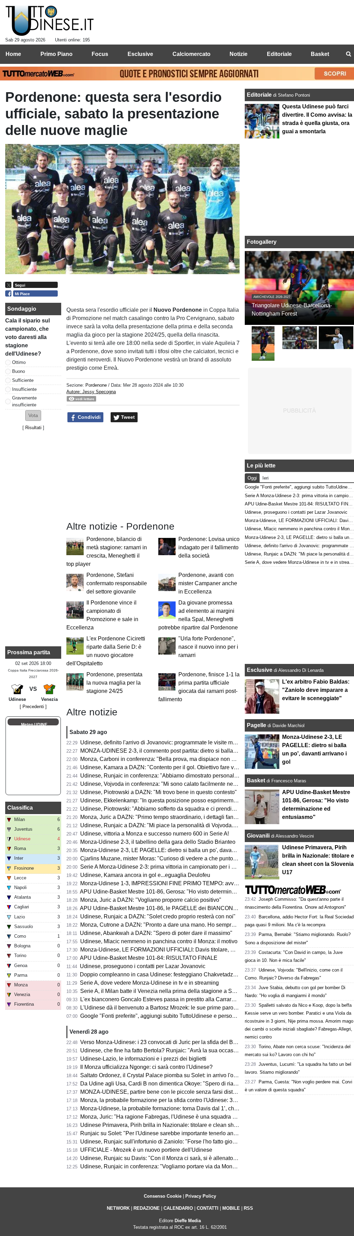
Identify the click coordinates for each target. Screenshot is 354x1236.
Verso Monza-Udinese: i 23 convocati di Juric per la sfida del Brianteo (165, 1042)
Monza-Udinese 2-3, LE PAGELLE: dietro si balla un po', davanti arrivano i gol (175, 850)
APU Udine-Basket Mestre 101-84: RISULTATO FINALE (148, 958)
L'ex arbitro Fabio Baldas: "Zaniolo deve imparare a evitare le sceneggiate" (316, 690)
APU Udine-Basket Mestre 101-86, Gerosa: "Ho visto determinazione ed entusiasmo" (184, 892)
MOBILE (231, 1208)
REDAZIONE (146, 1208)
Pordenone (96, 385)
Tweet (127, 417)
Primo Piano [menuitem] (56, 54)
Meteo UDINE (34, 724)
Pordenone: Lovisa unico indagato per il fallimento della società (209, 547)
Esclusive (259, 670)
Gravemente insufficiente (24, 401)
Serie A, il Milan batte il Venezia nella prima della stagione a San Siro (165, 991)
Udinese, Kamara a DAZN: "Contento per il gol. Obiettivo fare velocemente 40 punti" (183, 767)
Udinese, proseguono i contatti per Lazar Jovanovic (142, 966)
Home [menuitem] (13, 54)
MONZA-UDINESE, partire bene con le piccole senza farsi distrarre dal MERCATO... (183, 1092)
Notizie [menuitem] (239, 54)
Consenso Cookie (162, 1196)
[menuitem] (348, 54)
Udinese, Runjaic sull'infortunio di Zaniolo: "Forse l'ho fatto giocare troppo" (171, 1142)
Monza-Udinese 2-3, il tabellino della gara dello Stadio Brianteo (157, 842)
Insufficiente (24, 389)
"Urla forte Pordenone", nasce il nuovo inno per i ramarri (208, 647)
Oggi (252, 478)
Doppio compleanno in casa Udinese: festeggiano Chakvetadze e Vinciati (170, 974)
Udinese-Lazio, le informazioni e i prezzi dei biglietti (143, 1059)
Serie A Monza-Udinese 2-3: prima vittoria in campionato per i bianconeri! (169, 867)
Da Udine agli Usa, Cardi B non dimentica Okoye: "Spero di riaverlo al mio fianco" (180, 1084)
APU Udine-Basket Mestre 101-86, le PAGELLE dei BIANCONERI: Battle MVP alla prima (189, 908)
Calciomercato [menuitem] (192, 54)
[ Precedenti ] (33, 706)
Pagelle (256, 725)
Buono (18, 371)
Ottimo (19, 362)
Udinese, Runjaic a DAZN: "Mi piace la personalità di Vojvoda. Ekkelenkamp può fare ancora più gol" (204, 825)
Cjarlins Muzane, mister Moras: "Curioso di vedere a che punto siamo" (165, 858)
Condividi (88, 417)
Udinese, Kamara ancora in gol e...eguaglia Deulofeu (145, 875)
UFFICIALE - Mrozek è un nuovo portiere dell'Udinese (146, 1150)
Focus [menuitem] (100, 54)
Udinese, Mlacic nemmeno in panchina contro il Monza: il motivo (158, 941)
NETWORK (118, 1208)
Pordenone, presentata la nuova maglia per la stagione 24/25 (114, 683)
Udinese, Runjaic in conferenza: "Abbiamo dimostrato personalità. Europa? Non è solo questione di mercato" (213, 776)
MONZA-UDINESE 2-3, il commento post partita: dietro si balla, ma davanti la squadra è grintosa (198, 751)
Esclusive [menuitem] (140, 54)
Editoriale (260, 95)
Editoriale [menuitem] (279, 54)
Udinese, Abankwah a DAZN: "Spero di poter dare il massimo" (156, 933)
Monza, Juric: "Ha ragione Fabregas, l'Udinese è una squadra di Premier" (170, 1117)
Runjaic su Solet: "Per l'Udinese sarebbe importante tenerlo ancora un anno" (174, 1133)
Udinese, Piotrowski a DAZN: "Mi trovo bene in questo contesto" (158, 792)
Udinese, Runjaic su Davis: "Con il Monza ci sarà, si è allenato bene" (164, 1158)
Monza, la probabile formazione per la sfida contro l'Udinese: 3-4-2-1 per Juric (175, 1100)
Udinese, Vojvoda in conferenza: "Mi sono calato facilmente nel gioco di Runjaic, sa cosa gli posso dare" (207, 784)
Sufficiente (23, 380)
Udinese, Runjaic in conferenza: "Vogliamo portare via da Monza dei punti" (171, 1166)
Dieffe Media (188, 1220)
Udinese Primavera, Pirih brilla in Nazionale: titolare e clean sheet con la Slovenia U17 (186, 1125)
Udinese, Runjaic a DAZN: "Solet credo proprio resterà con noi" (157, 916)
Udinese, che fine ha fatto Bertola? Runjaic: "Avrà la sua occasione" (163, 1050)
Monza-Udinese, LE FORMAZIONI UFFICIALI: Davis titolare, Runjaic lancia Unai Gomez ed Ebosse (202, 950)
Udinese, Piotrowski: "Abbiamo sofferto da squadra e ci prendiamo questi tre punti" (181, 809)
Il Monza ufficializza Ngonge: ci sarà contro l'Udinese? (146, 1067)
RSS (248, 1208)
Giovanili (258, 836)
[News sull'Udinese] (49, 21)
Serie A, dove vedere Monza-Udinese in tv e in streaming (149, 983)
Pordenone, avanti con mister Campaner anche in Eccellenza (207, 583)
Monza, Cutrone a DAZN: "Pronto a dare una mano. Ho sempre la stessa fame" (176, 925)
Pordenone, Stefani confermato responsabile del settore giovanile (116, 583)
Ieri (265, 478)
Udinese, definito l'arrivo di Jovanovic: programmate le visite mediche (164, 742)
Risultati (33, 427)
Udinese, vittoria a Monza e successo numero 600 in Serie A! (154, 834)
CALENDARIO (178, 1208)
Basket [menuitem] (320, 54)
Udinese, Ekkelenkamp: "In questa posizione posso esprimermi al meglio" (170, 800)
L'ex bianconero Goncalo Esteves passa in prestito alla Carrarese (160, 999)
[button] (33, 415)
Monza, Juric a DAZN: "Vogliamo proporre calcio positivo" (150, 900)
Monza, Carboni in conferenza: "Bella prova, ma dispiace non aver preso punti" (176, 759)
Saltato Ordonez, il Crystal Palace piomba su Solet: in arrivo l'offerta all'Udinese (177, 1075)
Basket (256, 780)
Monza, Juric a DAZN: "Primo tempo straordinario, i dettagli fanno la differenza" (176, 817)
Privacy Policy (200, 1196)
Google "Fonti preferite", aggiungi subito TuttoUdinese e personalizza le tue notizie (181, 1016)
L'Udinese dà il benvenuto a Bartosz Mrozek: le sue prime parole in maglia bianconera (185, 1008)
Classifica (20, 808)
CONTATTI (207, 1208)
